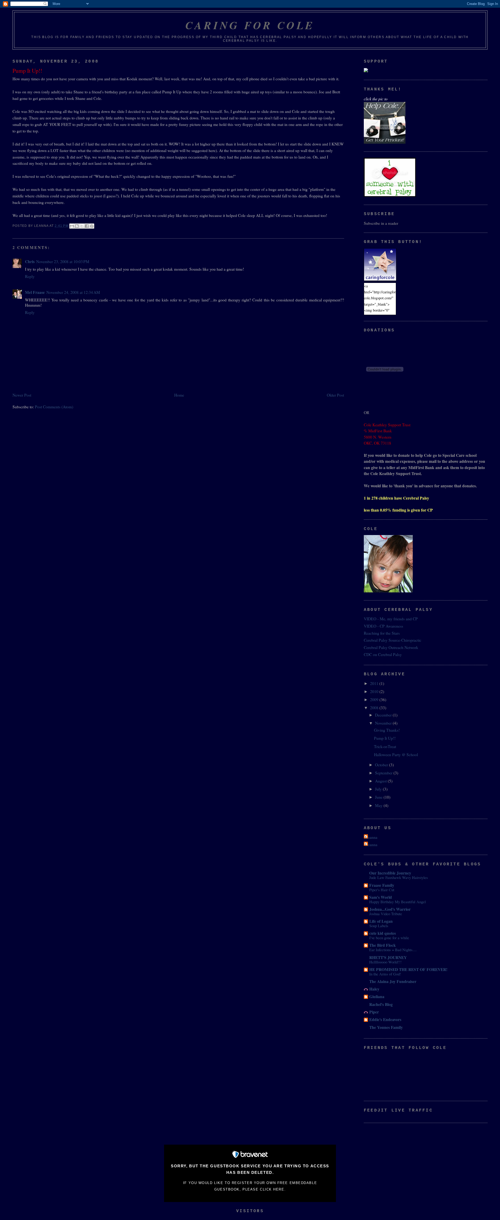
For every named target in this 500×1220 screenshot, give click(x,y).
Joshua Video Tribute (385, 913)
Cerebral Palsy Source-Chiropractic (392, 640)
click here (272, 1189)
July (379, 789)
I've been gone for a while (389, 937)
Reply (30, 276)
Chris (30, 261)
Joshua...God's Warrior (390, 909)
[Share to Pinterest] (91, 226)
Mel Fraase (35, 292)
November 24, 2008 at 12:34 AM (73, 292)
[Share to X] (81, 226)
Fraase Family (381, 885)
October (382, 764)
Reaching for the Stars (382, 633)
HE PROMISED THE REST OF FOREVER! (408, 969)
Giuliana (376, 996)
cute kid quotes (382, 933)
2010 (374, 691)
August (381, 781)
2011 (374, 683)
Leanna (371, 837)
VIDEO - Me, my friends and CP (391, 618)
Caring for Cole (250, 25)
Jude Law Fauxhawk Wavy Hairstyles (398, 877)
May (379, 805)
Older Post (335, 395)
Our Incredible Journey (390, 873)
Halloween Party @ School (396, 754)
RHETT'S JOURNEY (388, 957)
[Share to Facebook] (86, 226)
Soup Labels (378, 925)
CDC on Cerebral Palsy (383, 654)
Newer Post (21, 395)
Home (179, 395)
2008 (374, 707)
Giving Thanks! (387, 730)
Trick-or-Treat (385, 746)
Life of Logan (381, 921)
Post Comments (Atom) (54, 406)
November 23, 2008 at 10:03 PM (62, 261)
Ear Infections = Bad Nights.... (393, 949)
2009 (374, 699)
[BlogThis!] (76, 226)
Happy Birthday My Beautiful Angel (397, 901)
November (384, 723)
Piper (374, 1012)
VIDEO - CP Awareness (383, 626)
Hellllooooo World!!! (385, 961)
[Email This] (71, 226)
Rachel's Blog (381, 1004)
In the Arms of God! (385, 973)
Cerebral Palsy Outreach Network (391, 647)
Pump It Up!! (385, 738)
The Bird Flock (382, 945)
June (379, 797)
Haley (374, 989)
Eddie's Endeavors (385, 1019)
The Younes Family (386, 1027)
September (384, 772)
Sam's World (380, 897)
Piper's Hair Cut (381, 889)
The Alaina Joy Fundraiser (392, 981)
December (384, 715)
